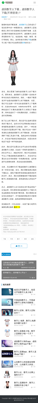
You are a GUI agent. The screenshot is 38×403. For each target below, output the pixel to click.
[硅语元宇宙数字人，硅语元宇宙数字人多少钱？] (7, 291)
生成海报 (7, 254)
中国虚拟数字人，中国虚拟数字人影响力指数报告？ (24, 301)
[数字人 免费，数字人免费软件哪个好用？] (7, 322)
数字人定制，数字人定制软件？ (24, 311)
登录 (23, 42)
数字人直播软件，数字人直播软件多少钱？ (24, 383)
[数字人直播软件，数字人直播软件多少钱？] (7, 384)
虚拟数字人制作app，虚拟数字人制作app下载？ (25, 342)
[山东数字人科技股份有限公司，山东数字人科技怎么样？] (7, 364)
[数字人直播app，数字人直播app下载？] (7, 353)
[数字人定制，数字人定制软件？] (7, 312)
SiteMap (24, 398)
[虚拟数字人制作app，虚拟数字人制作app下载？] (7, 343)
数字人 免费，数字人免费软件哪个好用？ (25, 321)
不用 (11, 239)
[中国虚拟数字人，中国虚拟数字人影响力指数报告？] (7, 302)
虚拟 (20, 24)
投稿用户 (4, 17)
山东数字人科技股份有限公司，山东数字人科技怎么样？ (24, 363)
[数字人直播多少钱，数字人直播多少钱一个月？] (7, 333)
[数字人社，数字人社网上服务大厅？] (7, 374)
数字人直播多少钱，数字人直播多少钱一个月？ (24, 332)
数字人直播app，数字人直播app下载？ (25, 352)
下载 (29, 39)
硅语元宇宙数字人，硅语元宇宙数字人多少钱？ (24, 290)
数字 (24, 24)
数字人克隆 (32, 17)
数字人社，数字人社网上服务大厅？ (24, 373)
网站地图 (30, 398)
